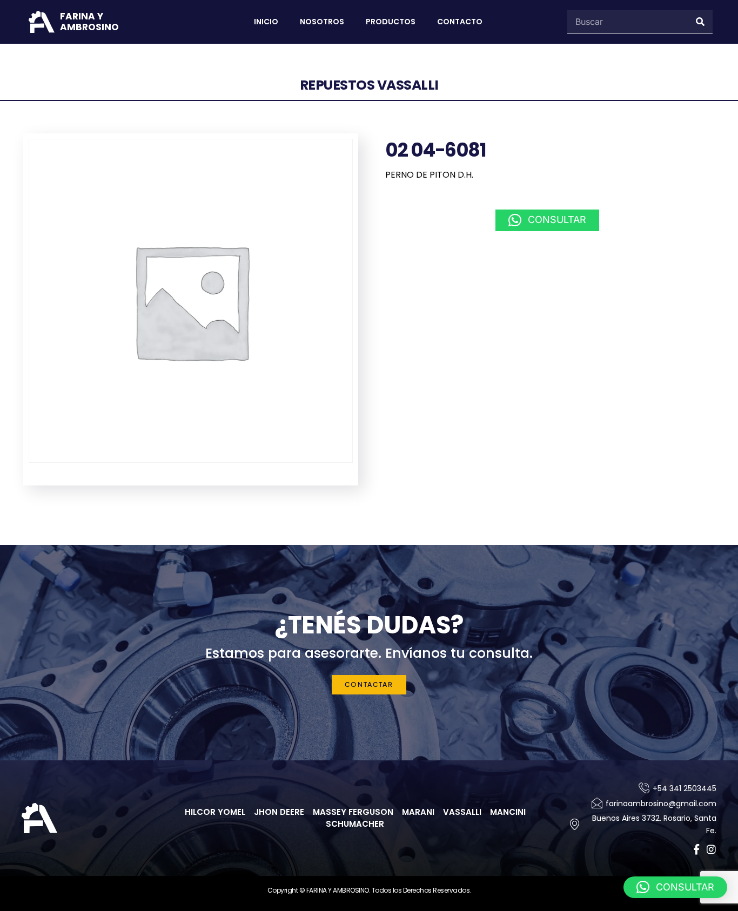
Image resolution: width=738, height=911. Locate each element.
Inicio (266, 21)
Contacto (459, 21)
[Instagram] (711, 849)
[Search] (701, 21)
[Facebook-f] (696, 849)
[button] (547, 220)
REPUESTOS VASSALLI (369, 85)
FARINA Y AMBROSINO (89, 21)
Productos (390, 21)
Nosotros (322, 21)
